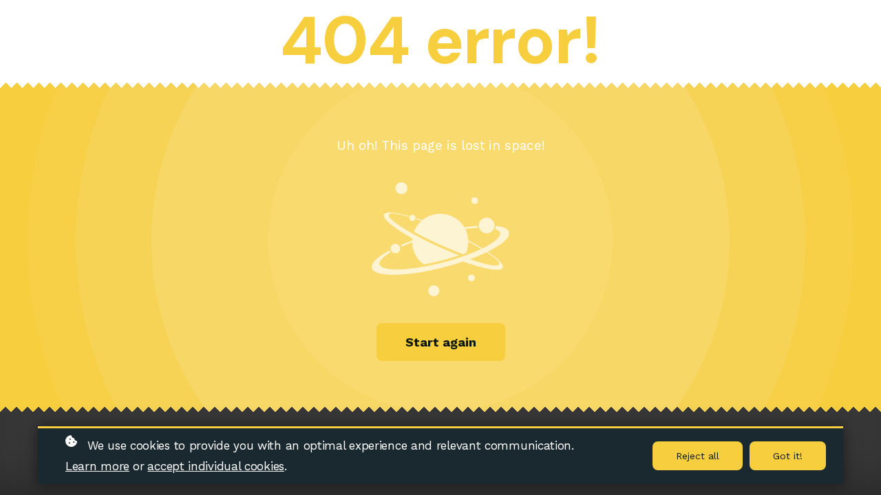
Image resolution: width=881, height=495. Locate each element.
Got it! (788, 455)
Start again (440, 342)
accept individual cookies (215, 466)
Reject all (697, 455)
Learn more (97, 466)
